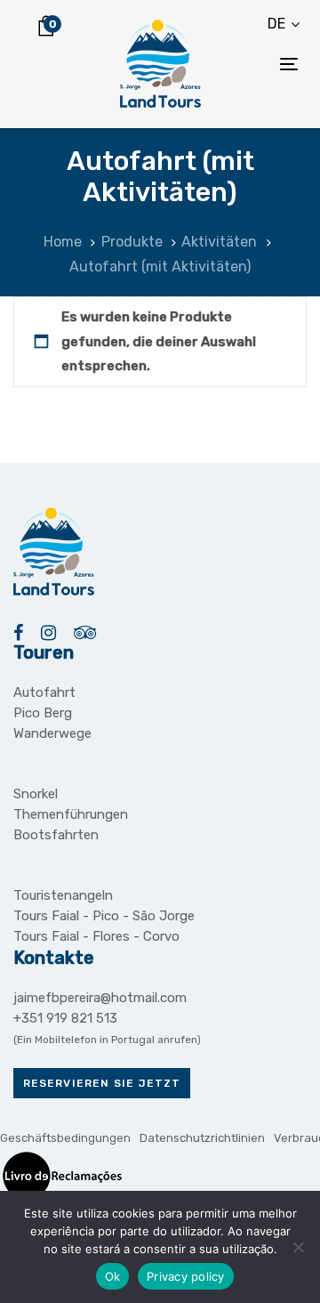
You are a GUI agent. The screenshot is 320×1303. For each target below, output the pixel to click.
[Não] (298, 1247)
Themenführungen (70, 814)
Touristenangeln (63, 895)
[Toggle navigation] (252, 63)
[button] (284, 24)
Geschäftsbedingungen (65, 1138)
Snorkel (35, 794)
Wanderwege (52, 733)
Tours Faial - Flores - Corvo (96, 936)
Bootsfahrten (56, 835)
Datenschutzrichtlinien (202, 1138)
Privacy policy (186, 1276)
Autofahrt (44, 692)
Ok (113, 1276)
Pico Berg (42, 713)
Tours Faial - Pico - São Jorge (104, 916)
